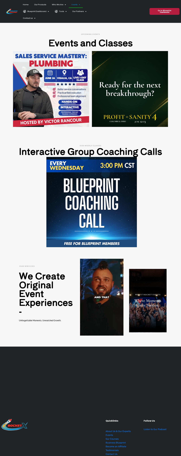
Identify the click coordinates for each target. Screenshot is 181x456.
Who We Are (57, 4)
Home (26, 4)
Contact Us (111, 454)
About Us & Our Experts (118, 431)
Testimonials (112, 450)
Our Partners (78, 11)
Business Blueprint (116, 442)
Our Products (40, 4)
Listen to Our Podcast (155, 429)
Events (74, 4)
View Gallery (148, 300)
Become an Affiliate (116, 446)
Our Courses (112, 439)
